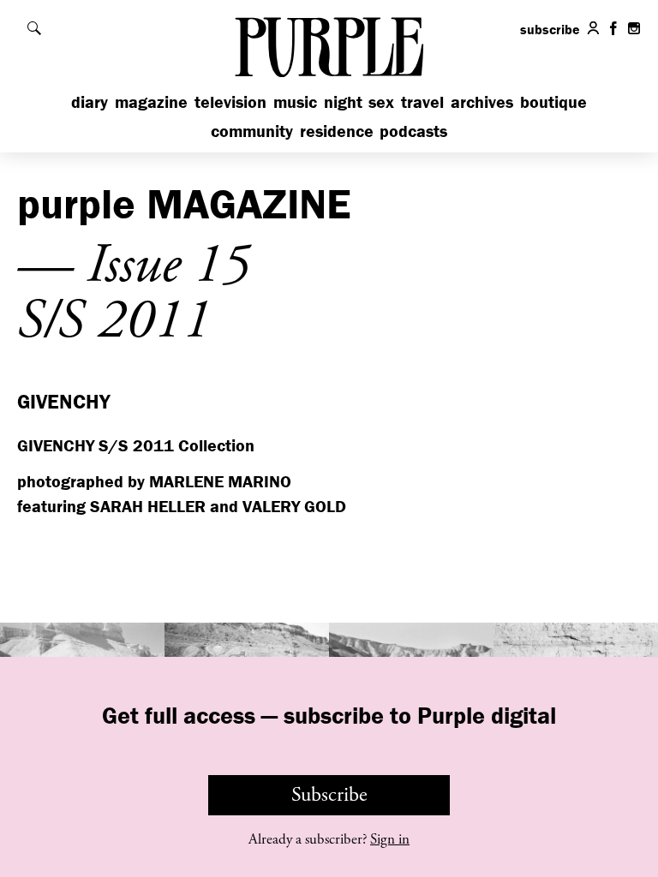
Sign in (390, 839)
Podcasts (413, 130)
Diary (89, 101)
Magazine (151, 101)
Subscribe (329, 795)
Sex (381, 101)
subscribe (550, 29)
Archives (482, 101)
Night (343, 101)
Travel (422, 101)
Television (230, 101)
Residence (337, 130)
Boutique (553, 101)
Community (252, 130)
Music (295, 101)
